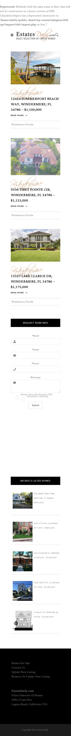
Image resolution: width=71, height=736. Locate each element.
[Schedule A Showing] (35, 398)
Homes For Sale (21, 663)
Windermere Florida (26, 93)
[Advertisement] (35, 445)
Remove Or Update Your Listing (31, 676)
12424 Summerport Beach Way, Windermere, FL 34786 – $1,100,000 (35, 104)
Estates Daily (42, 729)
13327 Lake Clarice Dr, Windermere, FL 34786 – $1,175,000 (33, 282)
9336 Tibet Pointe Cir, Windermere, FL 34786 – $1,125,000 (33, 195)
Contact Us (18, 667)
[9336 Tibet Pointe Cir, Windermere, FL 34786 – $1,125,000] (35, 156)
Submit (35, 405)
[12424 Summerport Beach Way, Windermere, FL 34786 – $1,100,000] (35, 67)
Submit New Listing (23, 672)
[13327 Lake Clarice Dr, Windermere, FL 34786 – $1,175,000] (35, 245)
